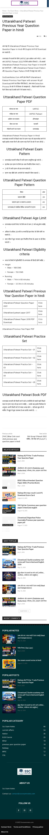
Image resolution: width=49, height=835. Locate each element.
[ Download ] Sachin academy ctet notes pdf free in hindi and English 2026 (31, 562)
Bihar (4, 487)
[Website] (30, 810)
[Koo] (34, 36)
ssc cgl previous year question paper (7, 511)
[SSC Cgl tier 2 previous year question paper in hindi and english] (9, 509)
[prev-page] (3, 530)
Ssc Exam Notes (13, 11)
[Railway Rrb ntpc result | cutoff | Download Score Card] (9, 496)
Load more (23, 611)
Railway (5, 463)
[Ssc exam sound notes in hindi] (9, 664)
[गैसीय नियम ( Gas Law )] (9, 651)
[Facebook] (12, 36)
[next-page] (7, 530)
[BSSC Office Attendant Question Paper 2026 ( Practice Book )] (9, 484)
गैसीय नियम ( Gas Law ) (25, 648)
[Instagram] (24, 810)
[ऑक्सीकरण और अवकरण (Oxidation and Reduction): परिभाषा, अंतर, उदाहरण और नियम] (9, 471)
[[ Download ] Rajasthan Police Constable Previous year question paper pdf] (9, 521)
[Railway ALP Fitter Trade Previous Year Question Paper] (9, 459)
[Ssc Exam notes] (24, 771)
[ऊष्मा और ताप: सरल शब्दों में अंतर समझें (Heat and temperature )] (9, 589)
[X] (17, 36)
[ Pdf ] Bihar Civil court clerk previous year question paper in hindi (11, 439)
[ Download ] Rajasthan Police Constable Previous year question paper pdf (31, 520)
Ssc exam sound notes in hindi (29, 660)
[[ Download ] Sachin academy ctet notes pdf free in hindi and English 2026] (9, 563)
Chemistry (6, 475)
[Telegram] (28, 36)
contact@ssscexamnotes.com (23, 794)
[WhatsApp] (23, 36)
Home (4, 11)
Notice (5, 500)
